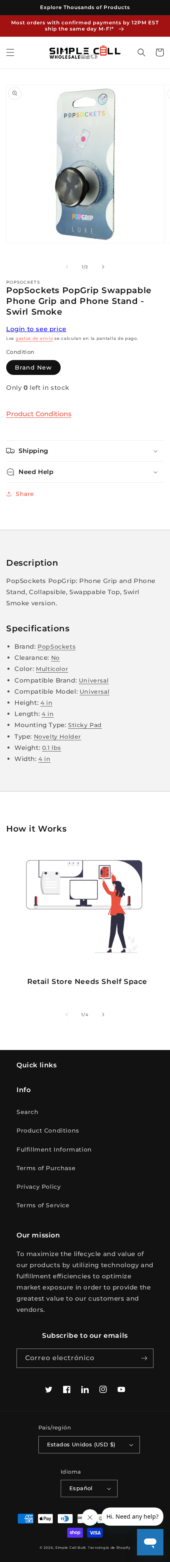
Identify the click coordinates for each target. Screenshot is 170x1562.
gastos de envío (34, 338)
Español (81, 1488)
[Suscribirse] (144, 1358)
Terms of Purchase (46, 1168)
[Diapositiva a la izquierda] (67, 267)
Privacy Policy (39, 1186)
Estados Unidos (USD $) (81, 1444)
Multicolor (52, 669)
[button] (10, 52)
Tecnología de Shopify (109, 1547)
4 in (46, 702)
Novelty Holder (57, 736)
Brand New (33, 367)
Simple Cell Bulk (70, 1547)
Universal (94, 680)
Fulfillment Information (54, 1149)
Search (28, 1112)
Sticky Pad (85, 725)
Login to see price (36, 329)
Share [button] (25, 494)
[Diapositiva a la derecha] (103, 267)
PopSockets (57, 646)
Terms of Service (43, 1205)
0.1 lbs (51, 747)
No (55, 657)
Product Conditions (38, 414)
